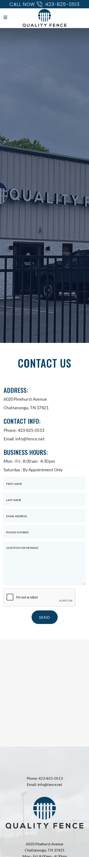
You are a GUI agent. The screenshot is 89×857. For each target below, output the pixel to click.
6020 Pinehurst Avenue (44, 844)
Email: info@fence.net (44, 784)
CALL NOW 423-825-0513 (44, 4)
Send (44, 617)
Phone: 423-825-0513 (24, 430)
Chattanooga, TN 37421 (45, 850)
